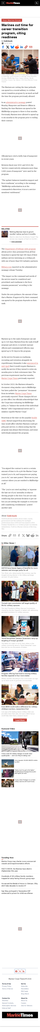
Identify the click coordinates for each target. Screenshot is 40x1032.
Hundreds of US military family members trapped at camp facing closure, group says (18, 877)
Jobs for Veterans (26, 1005)
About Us (24, 1000)
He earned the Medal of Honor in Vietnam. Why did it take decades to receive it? (19, 884)
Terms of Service (7, 989)
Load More (20, 720)
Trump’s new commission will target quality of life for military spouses (19, 604)
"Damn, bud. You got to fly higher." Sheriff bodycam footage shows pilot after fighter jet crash (25, 771)
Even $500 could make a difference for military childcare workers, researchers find (19, 707)
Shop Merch (25, 994)
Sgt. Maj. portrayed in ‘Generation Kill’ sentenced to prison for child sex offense (17, 892)
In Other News (7, 543)
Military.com (6, 267)
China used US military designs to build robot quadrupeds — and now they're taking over (16, 754)
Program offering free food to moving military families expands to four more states (19, 674)
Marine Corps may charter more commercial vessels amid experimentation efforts (18, 862)
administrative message (16, 102)
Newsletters (25, 989)
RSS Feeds (24, 991)
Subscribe (24, 986)
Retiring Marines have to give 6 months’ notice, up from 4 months (23, 233)
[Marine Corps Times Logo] (13, 3)
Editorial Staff (6, 1008)
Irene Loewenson (16, 242)
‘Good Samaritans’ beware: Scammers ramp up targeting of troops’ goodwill (19, 639)
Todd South (8, 41)
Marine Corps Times (9, 378)
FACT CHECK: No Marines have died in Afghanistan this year (16, 869)
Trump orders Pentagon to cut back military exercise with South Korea (25, 780)
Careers (23, 1003)
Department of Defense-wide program (20, 249)
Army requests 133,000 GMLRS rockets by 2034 (26, 761)
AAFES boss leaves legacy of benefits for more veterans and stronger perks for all (19, 569)
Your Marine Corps (12, 20)
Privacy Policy (6, 986)
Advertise (5, 1000)
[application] (19, 741)
